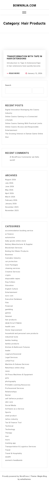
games (8, 313)
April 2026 (9, 193)
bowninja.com (24, 5)
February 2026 (11, 200)
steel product (11, 416)
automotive (10, 237)
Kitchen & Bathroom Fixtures (17, 347)
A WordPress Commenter (21, 157)
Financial (9, 306)
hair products (11, 320)
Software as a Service (14, 409)
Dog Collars (10, 282)
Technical (9, 426)
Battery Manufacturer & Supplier (19, 244)
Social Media (10, 405)
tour (7, 436)
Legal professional (13, 354)
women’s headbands (13, 460)
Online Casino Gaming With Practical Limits (23, 123)
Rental (8, 395)
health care (10, 327)
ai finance (9, 234)
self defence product (14, 399)
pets (7, 378)
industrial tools (11, 337)
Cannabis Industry (13, 258)
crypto (8, 275)
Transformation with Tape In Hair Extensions (24, 57)
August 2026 (10, 180)
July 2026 (9, 183)
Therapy (8, 433)
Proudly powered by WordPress (16, 476)
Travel (7, 450)
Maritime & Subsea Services (17, 364)
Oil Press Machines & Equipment (19, 375)
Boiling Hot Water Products (16, 251)
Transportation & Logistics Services (20, 447)
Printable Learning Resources (17, 385)
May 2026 (9, 190)
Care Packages (11, 265)
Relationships (11, 392)
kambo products (12, 344)
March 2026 (10, 197)
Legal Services (11, 357)
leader (7, 351)
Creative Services (12, 272)
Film (7, 303)
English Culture (11, 289)
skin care (9, 402)
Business (9, 255)
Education (9, 285)
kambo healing (11, 340)
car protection (11, 261)
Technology (10, 429)
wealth (8, 457)
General (8, 316)
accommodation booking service (19, 231)
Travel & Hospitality (13, 453)
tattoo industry (11, 419)
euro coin (9, 296)
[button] (24, 13)
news (7, 371)
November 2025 (12, 210)
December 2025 (11, 207)
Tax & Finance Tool (13, 423)
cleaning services (12, 268)
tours (7, 440)
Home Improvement (13, 330)
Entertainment (11, 292)
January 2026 (11, 204)
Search (8, 85)
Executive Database (13, 299)
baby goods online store (15, 241)
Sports (8, 412)
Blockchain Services (13, 248)
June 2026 (9, 186)
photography (10, 381)
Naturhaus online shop (14, 368)
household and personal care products (21, 333)
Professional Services (14, 388)
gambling (9, 309)
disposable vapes (12, 279)
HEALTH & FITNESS (13, 323)
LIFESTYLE (9, 361)
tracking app (10, 443)
